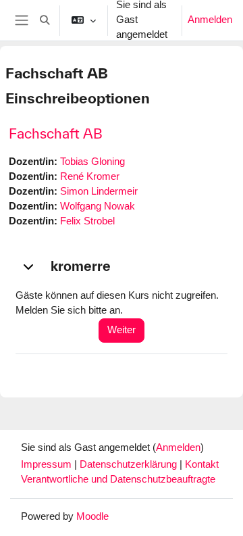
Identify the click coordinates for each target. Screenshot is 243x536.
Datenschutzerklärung (130, 464)
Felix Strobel (87, 221)
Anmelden (210, 19)
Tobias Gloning (92, 161)
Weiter (121, 329)
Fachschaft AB (56, 133)
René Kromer (89, 176)
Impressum (47, 464)
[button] (44, 20)
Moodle (92, 516)
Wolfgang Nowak (97, 206)
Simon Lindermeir (99, 191)
